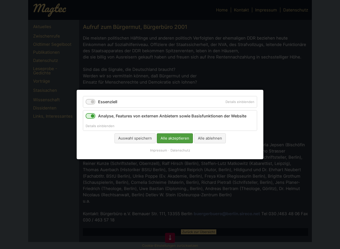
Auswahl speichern (135, 138)
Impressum (158, 150)
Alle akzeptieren (175, 138)
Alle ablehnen (210, 138)
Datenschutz (180, 150)
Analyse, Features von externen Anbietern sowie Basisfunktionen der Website (172, 115)
